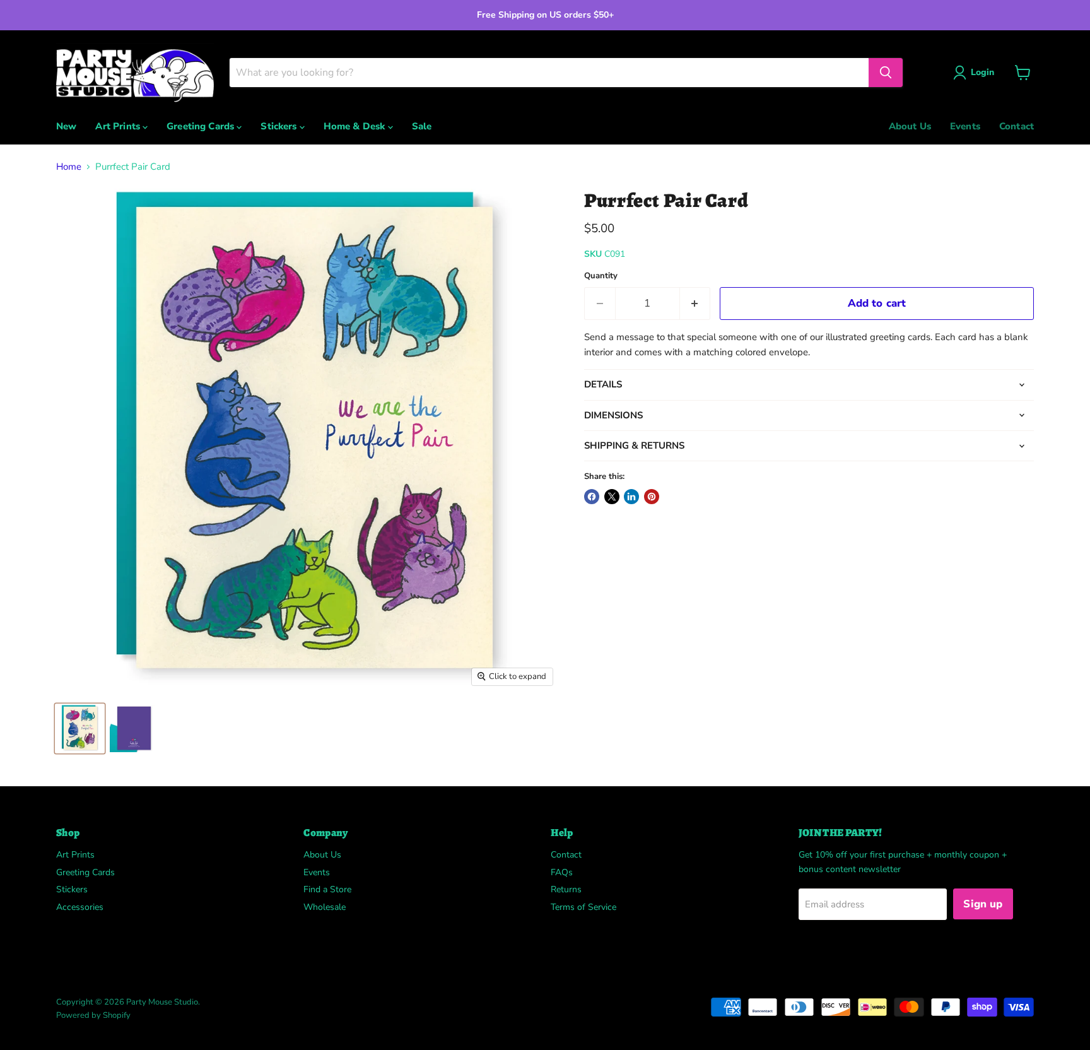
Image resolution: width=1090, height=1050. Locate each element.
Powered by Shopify (93, 1015)
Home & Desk (356, 126)
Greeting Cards (202, 126)
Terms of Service (583, 907)
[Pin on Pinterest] (651, 496)
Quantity (601, 276)
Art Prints (119, 126)
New (66, 126)
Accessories (79, 907)
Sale (422, 126)
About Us (910, 126)
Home (68, 167)
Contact (1016, 126)
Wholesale (324, 907)
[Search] (886, 72)
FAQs (562, 872)
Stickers (280, 126)
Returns (566, 889)
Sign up (982, 904)
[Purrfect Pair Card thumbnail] (80, 728)
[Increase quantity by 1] (695, 303)
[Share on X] (611, 496)
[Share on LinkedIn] (631, 496)
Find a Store (327, 889)
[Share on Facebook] (591, 496)
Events (965, 126)
